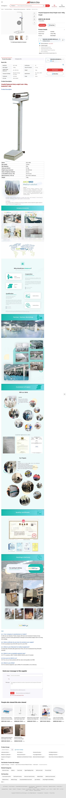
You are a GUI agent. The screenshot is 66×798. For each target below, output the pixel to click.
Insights (35, 787)
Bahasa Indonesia (37, 790)
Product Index (59, 786)
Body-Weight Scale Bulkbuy (48, 779)
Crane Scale (19, 770)
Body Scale (28, 9)
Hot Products (5, 786)
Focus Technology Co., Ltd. (24, 792)
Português (19, 789)
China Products (11, 786)
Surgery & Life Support (5, 756)
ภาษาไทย (61, 789)
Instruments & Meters (8, 9)
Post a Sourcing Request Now (17, 695)
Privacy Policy (52, 792)
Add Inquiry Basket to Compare (19, 42)
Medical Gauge (14, 779)
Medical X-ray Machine (5, 754)
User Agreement (40, 792)
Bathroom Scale (34, 9)
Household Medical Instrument (26, 779)
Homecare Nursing (36, 752)
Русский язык (28, 789)
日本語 (54, 789)
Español (14, 789)
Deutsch (38, 789)
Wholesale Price (39, 786)
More (2, 782)
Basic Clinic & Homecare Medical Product (57, 756)
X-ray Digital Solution (37, 754)
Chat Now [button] (52, 25)
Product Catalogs (19, 749)
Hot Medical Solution (53, 752)
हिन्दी (57, 789)
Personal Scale (48, 770)
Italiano (34, 789)
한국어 (51, 789)
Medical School (5, 779)
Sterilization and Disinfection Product (24, 756)
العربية (47, 789)
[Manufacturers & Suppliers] (33, 2)
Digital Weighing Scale (29, 770)
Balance (13, 770)
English (10, 789)
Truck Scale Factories (6, 776)
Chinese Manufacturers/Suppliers (21, 786)
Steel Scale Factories (17, 776)
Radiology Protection (53, 754)
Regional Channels (52, 786)
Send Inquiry (42, 25)
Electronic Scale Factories (29, 776)
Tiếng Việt (31, 790)
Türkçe (27, 790)
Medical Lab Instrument (50, 776)
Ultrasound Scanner (21, 754)
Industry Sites (45, 786)
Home (2, 9)
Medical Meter (40, 776)
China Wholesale (32, 786)
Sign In (40, 53)
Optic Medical (37, 779)
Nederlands (43, 789)
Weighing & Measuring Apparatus (19, 9)
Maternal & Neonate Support (38, 756)
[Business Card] (63, 64)
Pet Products (19, 752)
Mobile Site (31, 787)
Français (23, 789)
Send (12, 693)
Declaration (46, 792)
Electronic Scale (5, 770)
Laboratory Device (5, 752)
